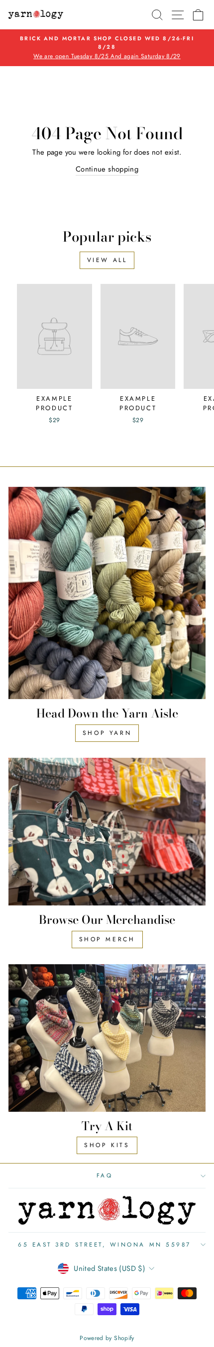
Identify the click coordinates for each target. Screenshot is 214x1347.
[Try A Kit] (107, 1038)
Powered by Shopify (107, 1338)
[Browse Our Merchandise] (107, 831)
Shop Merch (107, 939)
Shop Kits (106, 1145)
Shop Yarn (107, 732)
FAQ (105, 1175)
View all (107, 260)
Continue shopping (107, 169)
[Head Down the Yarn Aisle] (107, 593)
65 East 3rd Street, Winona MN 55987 (104, 1244)
